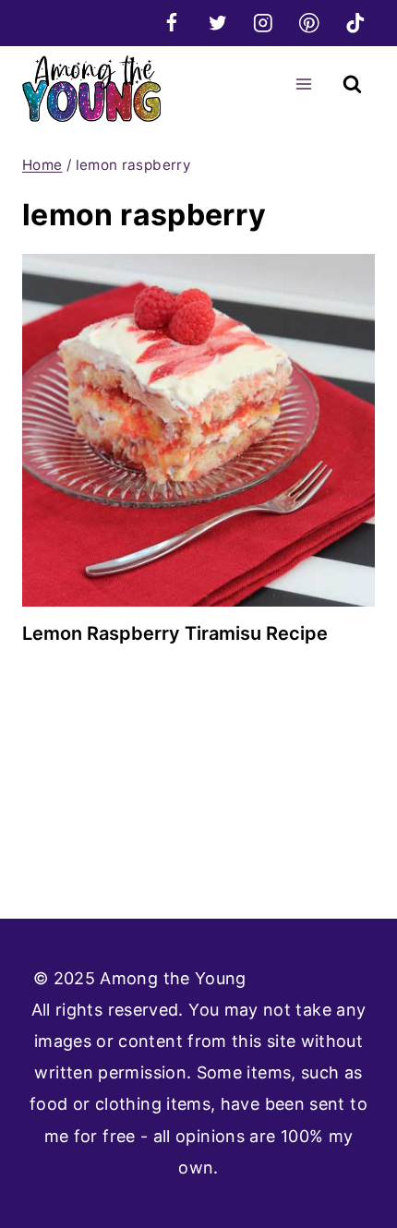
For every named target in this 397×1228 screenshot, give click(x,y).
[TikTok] (355, 22)
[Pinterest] (309, 22)
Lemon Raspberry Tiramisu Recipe (175, 633)
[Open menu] (303, 83)
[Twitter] (217, 22)
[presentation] (198, 430)
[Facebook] (171, 22)
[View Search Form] (352, 84)
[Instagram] (263, 22)
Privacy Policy (307, 978)
